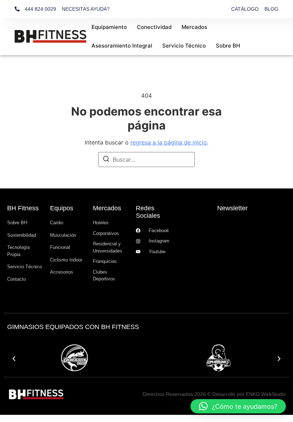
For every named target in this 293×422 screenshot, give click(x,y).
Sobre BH (228, 45)
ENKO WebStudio (266, 394)
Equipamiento (109, 27)
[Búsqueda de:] (146, 159)
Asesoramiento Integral (121, 45)
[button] (14, 358)
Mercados (194, 27)
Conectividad (154, 27)
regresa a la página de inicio (168, 142)
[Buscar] (106, 159)
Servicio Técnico (184, 45)
